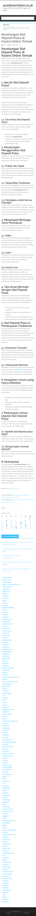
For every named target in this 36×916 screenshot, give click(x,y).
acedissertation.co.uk (18, 5)
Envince (8, 913)
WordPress (26, 913)
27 (16, 528)
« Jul (2, 532)
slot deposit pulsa (19, 369)
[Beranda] (4, 26)
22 (25, 525)
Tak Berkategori (14, 488)
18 (6, 525)
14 (21, 523)
